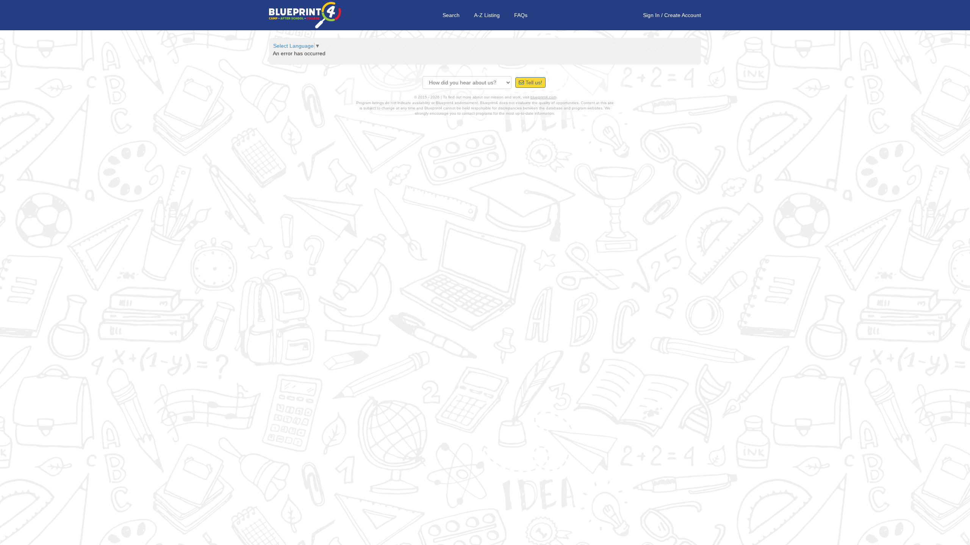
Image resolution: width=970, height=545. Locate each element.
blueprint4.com (543, 97)
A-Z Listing (487, 15)
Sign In (651, 15)
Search (451, 15)
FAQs (520, 15)
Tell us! (533, 82)
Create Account (682, 15)
